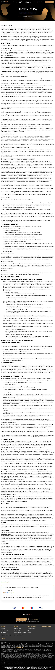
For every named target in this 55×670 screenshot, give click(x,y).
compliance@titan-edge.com (31, 451)
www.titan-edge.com (24, 525)
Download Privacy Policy (5, 581)
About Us (3, 628)
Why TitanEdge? (4, 630)
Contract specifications (6, 634)
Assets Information (31, 628)
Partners (34, 1)
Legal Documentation (28, 2)
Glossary (29, 632)
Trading (15, 1)
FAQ (28, 630)
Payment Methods (18, 635)
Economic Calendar (18, 634)
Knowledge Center (20, 2)
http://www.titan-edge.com (28, 29)
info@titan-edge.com (9, 592)
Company (10, 1)
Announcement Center (6, 635)
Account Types (17, 628)
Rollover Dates (17, 630)
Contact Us (3, 632)
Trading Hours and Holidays (20, 632)
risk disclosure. (19, 647)
